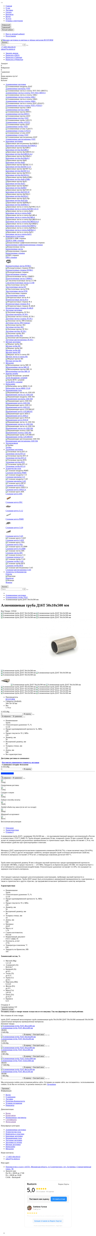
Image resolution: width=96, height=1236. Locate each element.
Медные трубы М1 (13, 346)
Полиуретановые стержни (16, 274)
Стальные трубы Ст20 (14, 561)
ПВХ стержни (11, 257)
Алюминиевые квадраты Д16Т (18, 89)
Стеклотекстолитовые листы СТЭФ (20, 283)
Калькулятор (11, 1115)
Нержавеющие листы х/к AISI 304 (19, 428)
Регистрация (11, 36)
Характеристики (12, 830)
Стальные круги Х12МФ (16, 549)
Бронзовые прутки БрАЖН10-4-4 (19, 154)
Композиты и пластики (15, 236)
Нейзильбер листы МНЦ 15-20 (18, 388)
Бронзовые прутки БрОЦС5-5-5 (18, 167)
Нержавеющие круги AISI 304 (18, 403)
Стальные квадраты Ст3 (15, 477)
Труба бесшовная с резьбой (16, 378)
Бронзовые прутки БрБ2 (15, 162)
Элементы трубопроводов (16, 572)
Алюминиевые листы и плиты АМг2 (20, 97)
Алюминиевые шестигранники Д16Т (20, 139)
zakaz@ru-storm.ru (8, 49)
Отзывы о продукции (14, 21)
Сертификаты (11, 1120)
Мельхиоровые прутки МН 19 (18, 371)
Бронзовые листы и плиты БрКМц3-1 (21, 230)
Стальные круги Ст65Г (15, 540)
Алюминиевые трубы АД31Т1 (18, 122)
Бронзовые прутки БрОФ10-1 (17, 175)
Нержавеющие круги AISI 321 (18, 407)
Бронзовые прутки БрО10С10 (17, 192)
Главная (9, 6)
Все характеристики (14, 754)
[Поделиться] (24, 778)
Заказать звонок (12, 53)
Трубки (8, 447)
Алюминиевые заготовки (16, 84)
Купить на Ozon (7, 773)
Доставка (9, 10)
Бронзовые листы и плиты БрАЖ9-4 (20, 217)
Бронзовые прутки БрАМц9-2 (18, 158)
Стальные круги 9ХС (14, 502)
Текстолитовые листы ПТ (16, 287)
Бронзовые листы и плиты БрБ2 (18, 213)
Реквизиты (10, 1105)
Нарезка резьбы (12, 373)
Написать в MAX (13, 55)
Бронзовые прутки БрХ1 (15, 184)
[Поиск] (27, 45)
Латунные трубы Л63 (14, 335)
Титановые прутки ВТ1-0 (16, 458)
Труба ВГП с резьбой (14, 382)
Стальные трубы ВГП (14, 566)
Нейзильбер (10, 384)
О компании (10, 1097)
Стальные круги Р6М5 (15, 519)
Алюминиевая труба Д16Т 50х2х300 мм (17, 1050)
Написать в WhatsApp (14, 59)
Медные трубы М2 (13, 350)
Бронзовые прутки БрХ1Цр (17, 200)
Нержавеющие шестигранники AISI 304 (22, 441)
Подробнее (51, 1084)
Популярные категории (10, 1126)
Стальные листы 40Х (14, 553)
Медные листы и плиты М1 (17, 357)
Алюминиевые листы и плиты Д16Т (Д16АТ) (24, 105)
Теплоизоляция (12, 443)
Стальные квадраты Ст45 (16, 481)
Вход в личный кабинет (15, 34)
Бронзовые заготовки (14, 141)
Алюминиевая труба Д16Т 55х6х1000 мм (17, 1061)
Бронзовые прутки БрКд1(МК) (18, 179)
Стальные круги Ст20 (14, 528)
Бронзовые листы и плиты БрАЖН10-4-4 (22, 222)
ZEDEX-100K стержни (15, 241)
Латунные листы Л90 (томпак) (18, 323)
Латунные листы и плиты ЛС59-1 (19, 319)
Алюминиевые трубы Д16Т (17, 127)
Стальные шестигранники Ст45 (18, 570)
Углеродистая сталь (13, 468)
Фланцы (9, 582)
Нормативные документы (16, 1118)
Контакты (9, 14)
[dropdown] (2, 2)
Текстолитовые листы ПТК (17, 291)
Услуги (8, 19)
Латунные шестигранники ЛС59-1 (19, 340)
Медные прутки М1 (13, 361)
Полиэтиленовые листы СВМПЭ (19, 279)
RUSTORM (10, 699)
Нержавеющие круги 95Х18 (17, 420)
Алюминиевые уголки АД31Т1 (18, 131)
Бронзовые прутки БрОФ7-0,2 (18, 171)
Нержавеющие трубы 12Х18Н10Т (19, 437)
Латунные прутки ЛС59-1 (16, 331)
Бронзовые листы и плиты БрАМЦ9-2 (21, 226)
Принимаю (5, 1088)
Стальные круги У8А (14, 544)
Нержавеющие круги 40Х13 (17, 416)
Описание (10, 828)
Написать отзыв (7, 1009)
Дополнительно (7, 1109)
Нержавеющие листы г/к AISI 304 (19, 424)
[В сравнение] (49, 1056)
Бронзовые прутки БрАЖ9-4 (17, 150)
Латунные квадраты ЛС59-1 (17, 314)
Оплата (8, 12)
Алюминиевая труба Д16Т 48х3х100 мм (17, 1072)
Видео (8, 16)
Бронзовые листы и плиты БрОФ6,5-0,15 (22, 209)
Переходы (10, 578)
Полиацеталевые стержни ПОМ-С (19, 270)
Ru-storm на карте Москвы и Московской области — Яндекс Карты (48, 1225)
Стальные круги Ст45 (14, 536)
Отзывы (9, 832)
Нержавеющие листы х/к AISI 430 (19, 395)
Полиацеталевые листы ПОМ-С (18, 266)
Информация (6, 1091)
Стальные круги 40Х (14, 494)
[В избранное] (46, 1056)
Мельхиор (10, 363)
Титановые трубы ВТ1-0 (15, 466)
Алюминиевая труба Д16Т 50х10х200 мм (17, 1039)
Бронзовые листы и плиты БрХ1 (19, 234)
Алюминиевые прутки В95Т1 (18, 114)
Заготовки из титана (14, 1142)
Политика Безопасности (15, 1101)
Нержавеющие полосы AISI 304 (18, 433)
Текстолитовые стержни (15, 295)
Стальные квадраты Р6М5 (16, 473)
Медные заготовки (13, 342)
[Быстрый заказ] (33, 714)
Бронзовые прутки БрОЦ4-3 (17, 196)
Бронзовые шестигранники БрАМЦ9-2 (21, 146)
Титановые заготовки (14, 449)
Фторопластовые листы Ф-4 (17, 300)
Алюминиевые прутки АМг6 (17, 110)
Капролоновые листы (14, 249)
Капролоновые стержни (15, 253)
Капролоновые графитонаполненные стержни (24, 245)
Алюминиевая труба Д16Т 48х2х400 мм (17, 1028)
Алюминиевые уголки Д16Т (17, 135)
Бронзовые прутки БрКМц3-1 (17, 205)
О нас (8, 8)
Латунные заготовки (14, 310)
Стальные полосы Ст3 (14, 557)
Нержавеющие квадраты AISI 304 (19, 399)
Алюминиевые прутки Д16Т (17, 118)
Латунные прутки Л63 (15, 327)
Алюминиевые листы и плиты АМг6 (20, 101)
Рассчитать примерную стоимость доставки (20, 763)
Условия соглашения (14, 1103)
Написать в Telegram (14, 57)
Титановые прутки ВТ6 (15, 462)
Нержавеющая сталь (14, 390)
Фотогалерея (11, 1122)
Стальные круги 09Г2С (15, 485)
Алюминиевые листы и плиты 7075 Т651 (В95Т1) (26, 93)
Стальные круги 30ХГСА (16, 490)
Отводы (9, 574)
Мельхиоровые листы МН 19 (17, 367)
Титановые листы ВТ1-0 (15, 454)
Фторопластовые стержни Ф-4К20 (19, 308)
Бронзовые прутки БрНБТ (16, 188)
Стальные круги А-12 (14, 511)
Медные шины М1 (13, 352)
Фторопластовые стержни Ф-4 (18, 304)
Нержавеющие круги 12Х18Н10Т (19, 411)
